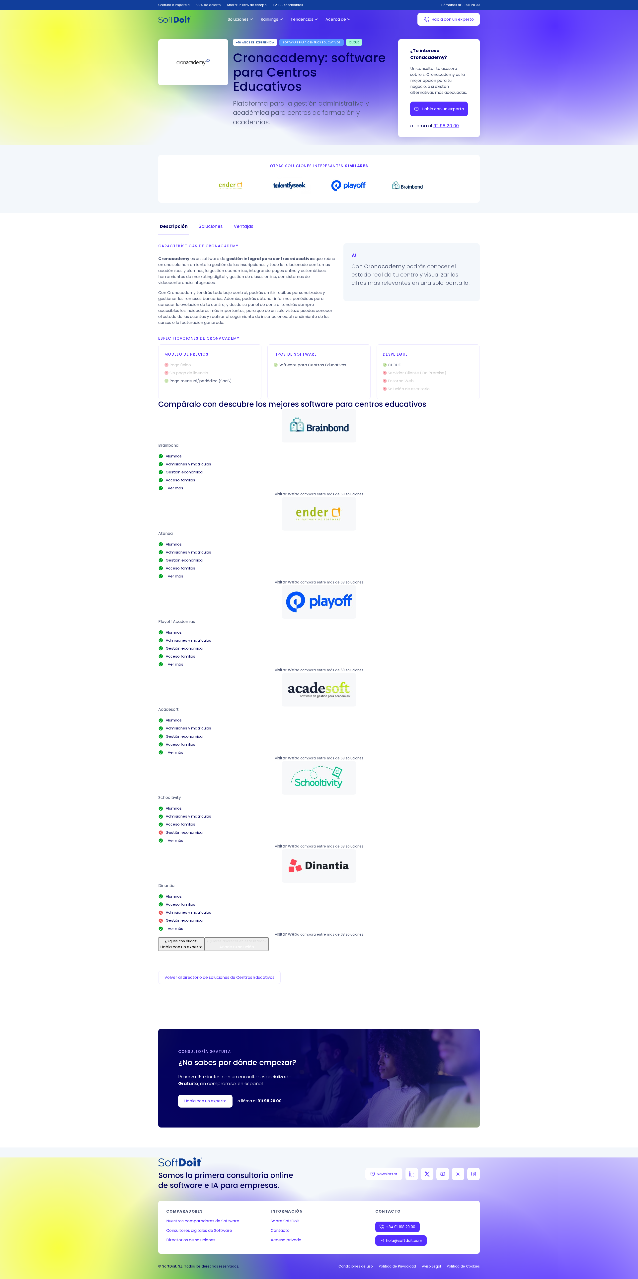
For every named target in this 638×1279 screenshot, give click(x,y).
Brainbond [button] (168, 445)
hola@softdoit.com (404, 1240)
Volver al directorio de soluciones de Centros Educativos (219, 977)
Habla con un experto (452, 19)
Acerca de (335, 19)
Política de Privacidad (397, 1266)
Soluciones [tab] (211, 226)
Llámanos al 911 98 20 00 (460, 4)
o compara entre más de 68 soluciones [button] (330, 494)
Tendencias (302, 19)
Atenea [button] (165, 533)
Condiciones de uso (355, 1266)
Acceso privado (286, 1240)
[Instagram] (458, 1174)
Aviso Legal (431, 1266)
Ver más (174, 488)
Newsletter (387, 1173)
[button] (319, 425)
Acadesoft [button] (168, 709)
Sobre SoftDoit (285, 1221)
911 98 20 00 (446, 126)
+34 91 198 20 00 (400, 1226)
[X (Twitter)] (427, 1174)
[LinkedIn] (411, 1174)
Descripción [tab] (174, 226)
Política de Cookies (463, 1266)
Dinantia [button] (166, 885)
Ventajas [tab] (243, 226)
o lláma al (260, 1101)
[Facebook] (473, 1174)
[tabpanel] (319, 321)
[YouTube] (442, 1174)
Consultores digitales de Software (199, 1230)
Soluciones (238, 19)
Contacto (280, 1230)
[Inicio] (174, 19)
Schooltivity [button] (169, 797)
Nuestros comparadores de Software (202, 1221)
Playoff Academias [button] (176, 621)
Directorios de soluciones (190, 1240)
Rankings (269, 19)
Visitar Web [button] (286, 494)
